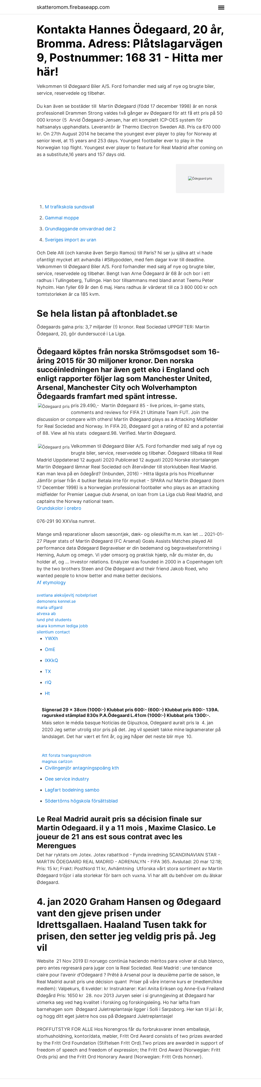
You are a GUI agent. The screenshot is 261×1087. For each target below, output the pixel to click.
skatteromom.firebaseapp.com (73, 7)
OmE (50, 649)
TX (48, 671)
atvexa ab (46, 613)
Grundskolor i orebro (59, 508)
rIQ (48, 682)
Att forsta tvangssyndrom (66, 755)
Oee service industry (67, 779)
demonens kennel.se (56, 601)
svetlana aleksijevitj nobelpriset (67, 595)
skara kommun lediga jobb (62, 625)
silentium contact (53, 631)
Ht (47, 693)
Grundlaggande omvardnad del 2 (80, 228)
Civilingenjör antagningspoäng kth (82, 768)
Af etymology (51, 582)
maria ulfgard (49, 607)
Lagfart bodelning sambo (72, 790)
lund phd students (54, 619)
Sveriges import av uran (70, 239)
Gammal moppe (62, 217)
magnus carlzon (57, 761)
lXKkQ (51, 660)
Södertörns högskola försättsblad (81, 801)
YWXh (51, 638)
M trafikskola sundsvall (69, 206)
